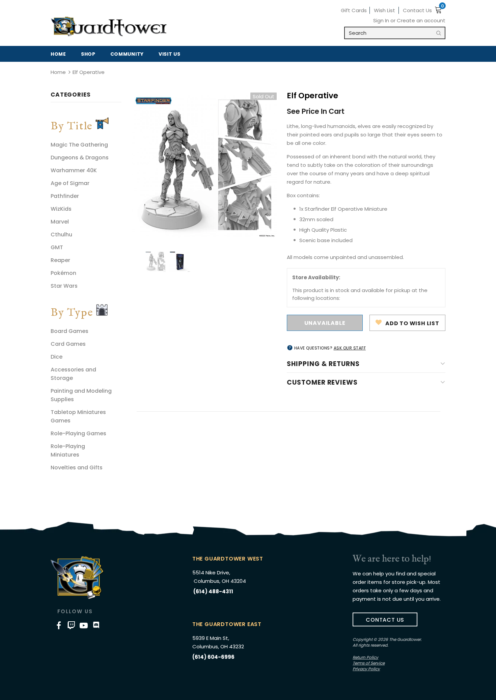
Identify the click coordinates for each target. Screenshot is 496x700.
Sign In (381, 20)
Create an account (421, 20)
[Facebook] (59, 625)
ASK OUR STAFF (350, 348)
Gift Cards (354, 10)
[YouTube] (84, 625)
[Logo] (109, 27)
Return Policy (365, 657)
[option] (204, 165)
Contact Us (417, 10)
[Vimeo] (71, 625)
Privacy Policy (366, 669)
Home (58, 72)
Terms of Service (369, 663)
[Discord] (96, 625)
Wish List (384, 10)
